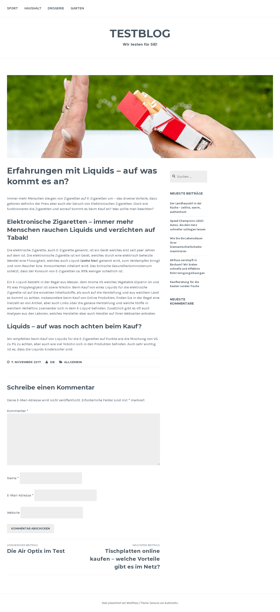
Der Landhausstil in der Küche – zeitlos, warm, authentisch (186, 208)
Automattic (171, 603)
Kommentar (17, 411)
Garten (77, 8)
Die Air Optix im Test (36, 548)
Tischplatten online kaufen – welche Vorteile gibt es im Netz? (125, 556)
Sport (12, 8)
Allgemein (73, 362)
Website (13, 512)
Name (13, 478)
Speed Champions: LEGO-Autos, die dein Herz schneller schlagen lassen (188, 225)
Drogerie (56, 8)
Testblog (140, 33)
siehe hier (89, 261)
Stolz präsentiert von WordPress (120, 603)
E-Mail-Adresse (20, 495)
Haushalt (32, 8)
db (52, 362)
